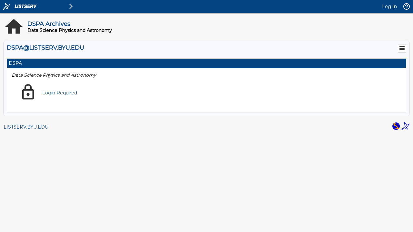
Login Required (59, 93)
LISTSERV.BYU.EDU (26, 127)
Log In (389, 6)
